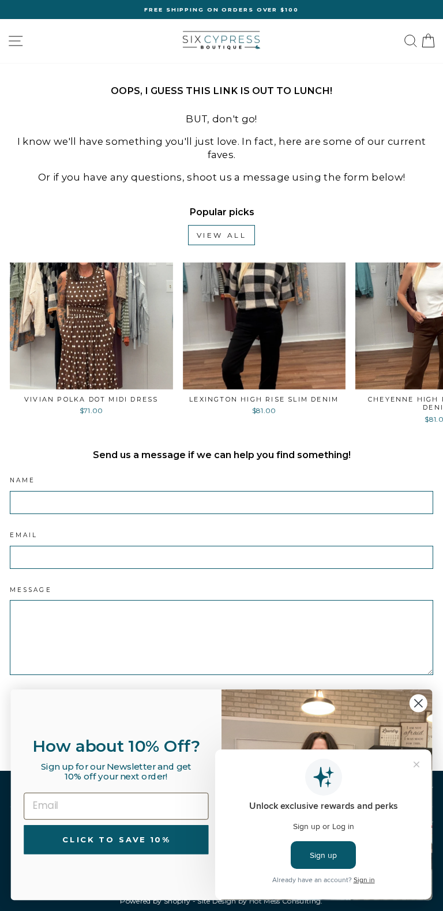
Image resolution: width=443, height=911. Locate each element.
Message (31, 590)
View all (222, 235)
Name (22, 480)
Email (23, 535)
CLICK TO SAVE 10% (116, 839)
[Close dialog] (418, 703)
